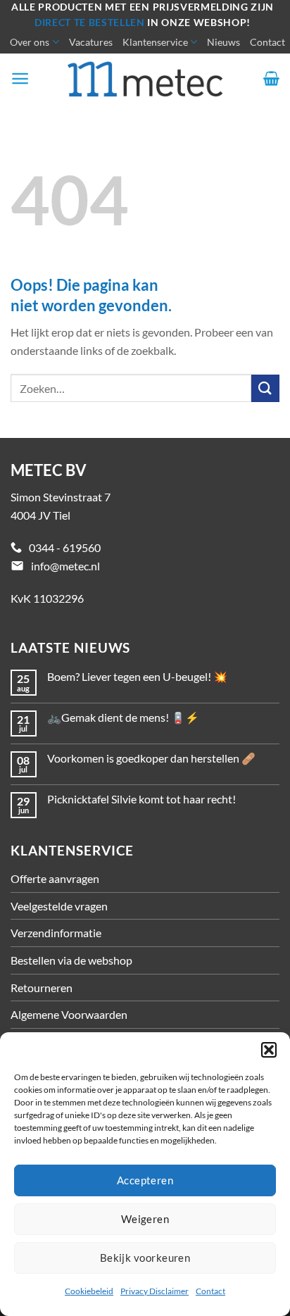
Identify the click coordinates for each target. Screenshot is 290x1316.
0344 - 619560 (65, 547)
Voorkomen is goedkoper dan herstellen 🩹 (151, 758)
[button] (269, 1050)
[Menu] (20, 78)
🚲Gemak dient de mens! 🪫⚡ (123, 717)
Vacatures (91, 42)
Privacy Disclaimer (154, 1291)
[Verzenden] (265, 388)
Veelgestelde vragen (59, 906)
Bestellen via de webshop (71, 960)
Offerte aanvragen (55, 878)
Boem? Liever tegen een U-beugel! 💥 (137, 676)
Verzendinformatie (56, 932)
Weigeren (145, 1218)
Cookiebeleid (89, 1291)
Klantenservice (155, 42)
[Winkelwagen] (271, 78)
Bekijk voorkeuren (145, 1257)
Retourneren (41, 987)
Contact (210, 1291)
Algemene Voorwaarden (69, 1014)
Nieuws (223, 42)
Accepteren (145, 1180)
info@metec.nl (65, 565)
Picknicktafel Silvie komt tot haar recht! (141, 799)
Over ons (29, 42)
